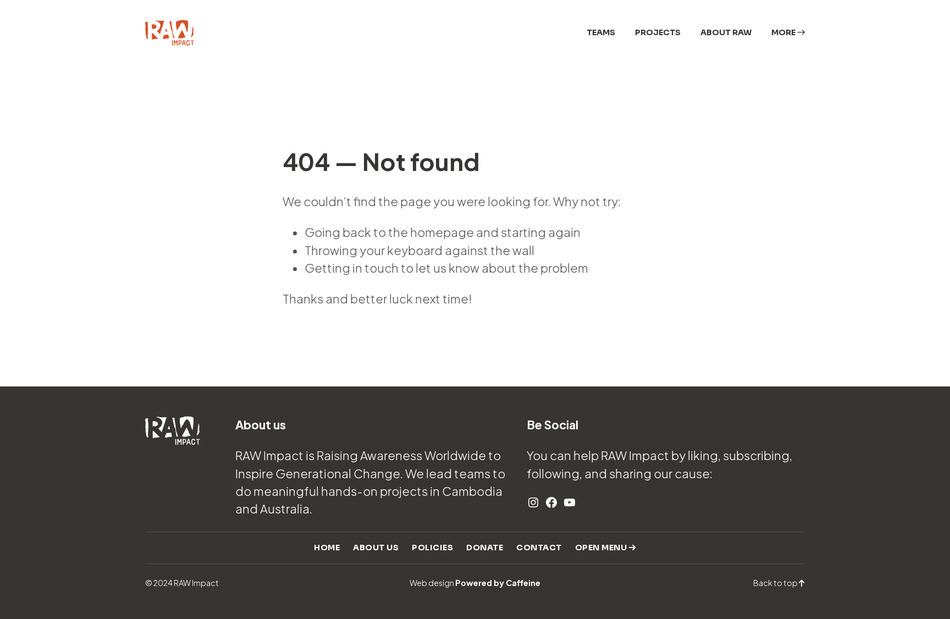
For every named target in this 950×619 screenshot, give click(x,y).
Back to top (776, 583)
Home (327, 547)
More (784, 32)
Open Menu (602, 547)
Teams (601, 32)
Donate (484, 547)
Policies (432, 547)
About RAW (726, 32)
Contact (539, 547)
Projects (658, 32)
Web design (475, 583)
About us (376, 547)
